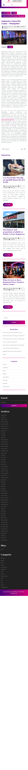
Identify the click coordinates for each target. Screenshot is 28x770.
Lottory (2, 573)
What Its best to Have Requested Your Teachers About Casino (13, 282)
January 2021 (4, 540)
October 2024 (4, 448)
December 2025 (4, 421)
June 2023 (3, 484)
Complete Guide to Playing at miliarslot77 (14, 335)
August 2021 (4, 533)
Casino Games (6, 13)
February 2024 (4, 466)
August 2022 (4, 506)
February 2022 (4, 520)
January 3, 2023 (9, 288)
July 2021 (3, 535)
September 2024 (4, 450)
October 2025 (4, 426)
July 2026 (3, 417)
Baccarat (3, 558)
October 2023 (4, 475)
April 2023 (3, 488)
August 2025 (4, 430)
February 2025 (4, 439)
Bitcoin (2, 562)
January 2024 (4, 468)
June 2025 (3, 435)
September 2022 (4, 504)
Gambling (5, 367)
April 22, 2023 (8, 238)
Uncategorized (4, 587)
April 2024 (3, 462)
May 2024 (3, 459)
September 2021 (4, 531)
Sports (2, 585)
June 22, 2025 (8, 186)
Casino (14, 13)
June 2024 (3, 457)
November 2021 (4, 526)
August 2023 (4, 479)
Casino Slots (6, 386)
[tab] (3, 4)
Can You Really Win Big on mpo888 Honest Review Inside (14, 180)
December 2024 (4, 444)
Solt (2, 582)
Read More (8, 205)
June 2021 (3, 537)
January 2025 (4, 441)
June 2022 (3, 511)
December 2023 (4, 470)
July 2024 (3, 455)
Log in (2, 549)
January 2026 (4, 419)
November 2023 (4, 473)
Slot (2, 580)
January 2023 (4, 495)
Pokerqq (5, 380)
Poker (4, 370)
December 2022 (4, 497)
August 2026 (4, 415)
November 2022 (4, 499)
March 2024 (3, 464)
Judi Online (6, 377)
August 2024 (4, 453)
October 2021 (4, 529)
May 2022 (3, 513)
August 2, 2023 (7, 26)
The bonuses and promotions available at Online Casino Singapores (14, 232)
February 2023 (4, 493)
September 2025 (4, 428)
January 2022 (4, 522)
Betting (5, 373)
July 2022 (3, 508)
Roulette (5, 383)
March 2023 (3, 491)
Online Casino (4, 576)
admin (15, 26)
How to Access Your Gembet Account (12, 332)
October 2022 (4, 502)
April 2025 (3, 437)
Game (2, 571)
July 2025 (3, 433)
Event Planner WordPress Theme (13, 591)
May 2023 (3, 486)
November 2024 (4, 446)
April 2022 (3, 515)
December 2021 (4, 524)
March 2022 (3, 517)
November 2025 (4, 424)
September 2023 (4, 477)
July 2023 (3, 482)
